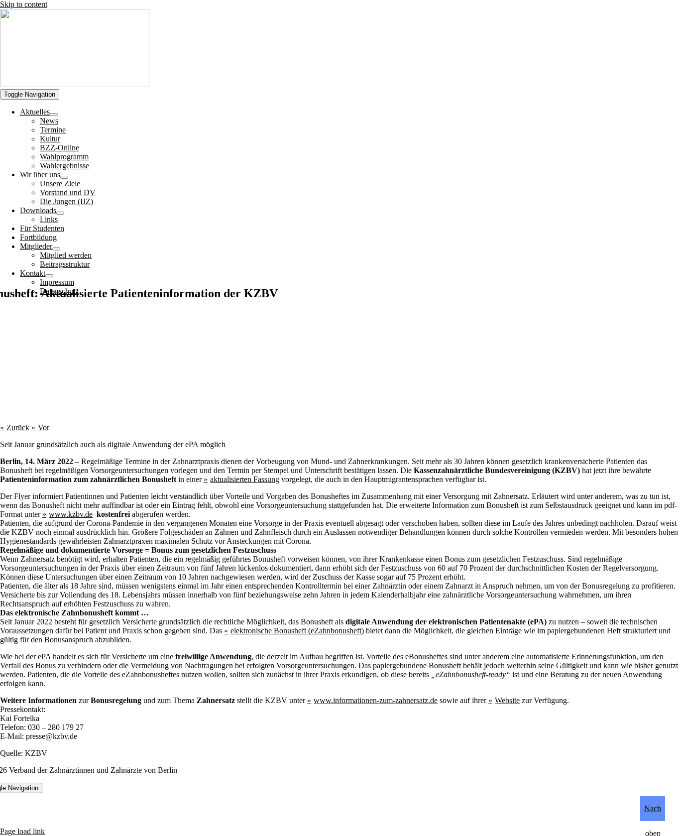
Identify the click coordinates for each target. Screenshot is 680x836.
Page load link (22, 831)
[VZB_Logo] (74, 84)
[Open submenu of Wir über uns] (64, 177)
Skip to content (23, 4)
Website (507, 700)
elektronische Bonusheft (268, 630)
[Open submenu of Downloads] (60, 213)
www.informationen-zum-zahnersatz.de (376, 700)
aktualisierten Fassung (244, 479)
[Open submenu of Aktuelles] (54, 114)
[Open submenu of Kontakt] (49, 275)
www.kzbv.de (71, 514)
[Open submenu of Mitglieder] (56, 248)
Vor (43, 427)
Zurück (17, 427)
